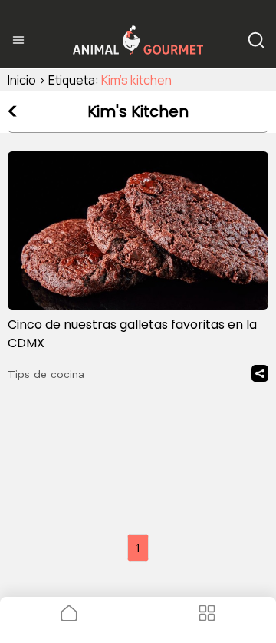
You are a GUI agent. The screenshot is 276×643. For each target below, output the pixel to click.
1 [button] (138, 547)
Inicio (22, 79)
